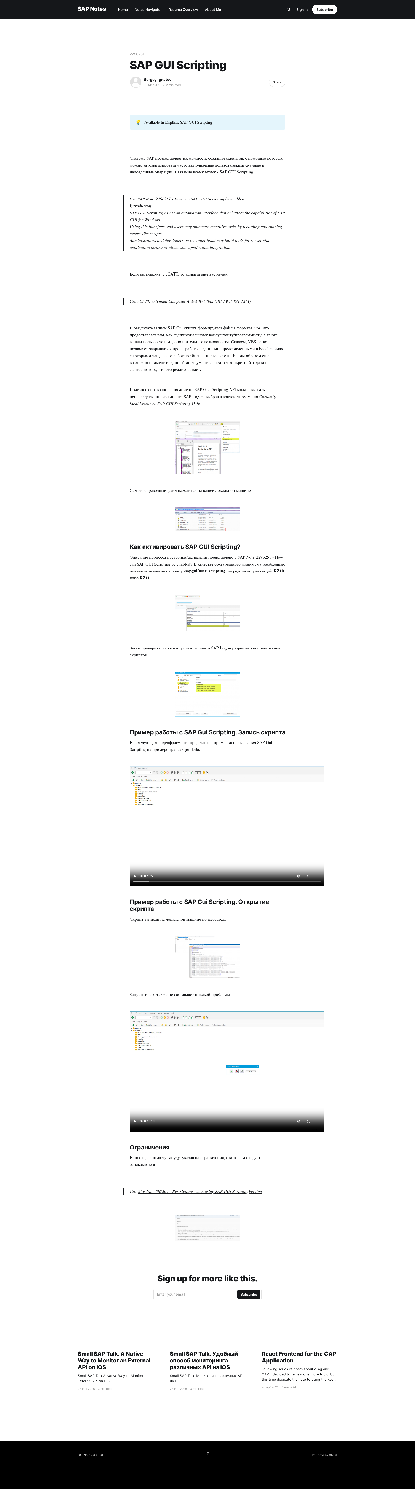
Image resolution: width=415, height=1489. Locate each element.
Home (123, 9)
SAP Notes (92, 9)
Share (277, 82)
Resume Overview (183, 9)
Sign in (302, 9)
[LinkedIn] (207, 1453)
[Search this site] (288, 9)
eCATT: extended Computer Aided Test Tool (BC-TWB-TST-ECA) (194, 301)
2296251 (137, 54)
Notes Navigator (148, 9)
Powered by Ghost (324, 1455)
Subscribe (324, 9)
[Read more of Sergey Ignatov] (136, 82)
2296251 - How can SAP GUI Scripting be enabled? (201, 199)
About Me (213, 9)
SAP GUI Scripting (196, 122)
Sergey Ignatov (157, 79)
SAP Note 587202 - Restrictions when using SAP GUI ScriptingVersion (200, 1191)
